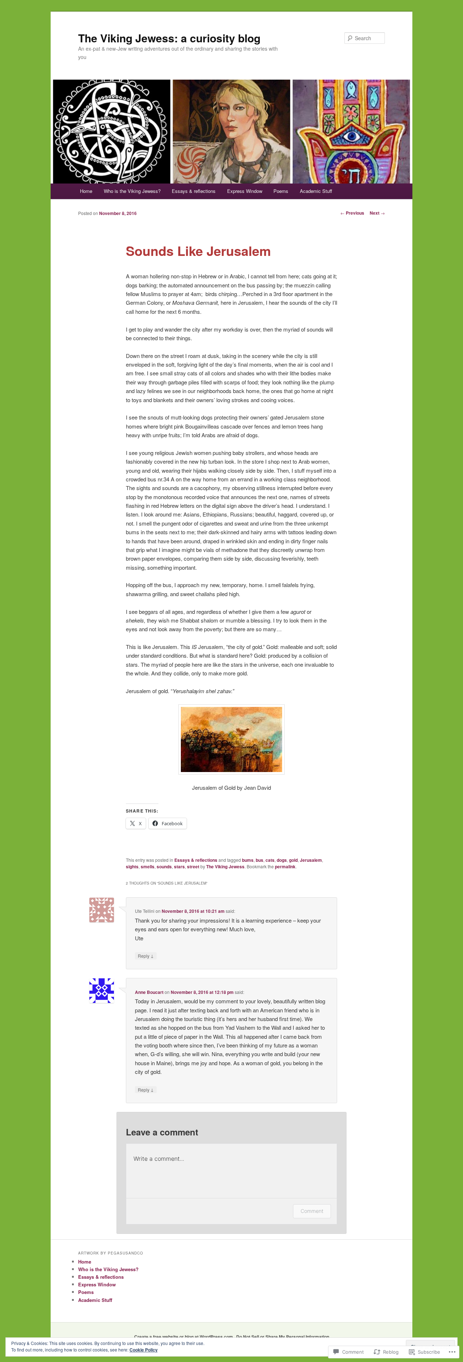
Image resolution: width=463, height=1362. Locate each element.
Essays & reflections (194, 190)
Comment (312, 1211)
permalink (285, 866)
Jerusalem (311, 860)
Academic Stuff (316, 190)
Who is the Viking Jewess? (132, 190)
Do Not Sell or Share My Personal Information (282, 1336)
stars (179, 866)
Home (86, 190)
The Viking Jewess (225, 866)
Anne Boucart (149, 992)
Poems (280, 190)
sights (132, 866)
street (193, 866)
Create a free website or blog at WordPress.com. (184, 1336)
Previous (352, 213)
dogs (282, 860)
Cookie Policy (143, 1349)
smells (147, 866)
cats (270, 860)
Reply (146, 955)
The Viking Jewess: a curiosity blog (169, 38)
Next (377, 213)
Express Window (244, 190)
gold (293, 860)
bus (259, 860)
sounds (164, 866)
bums (248, 860)
